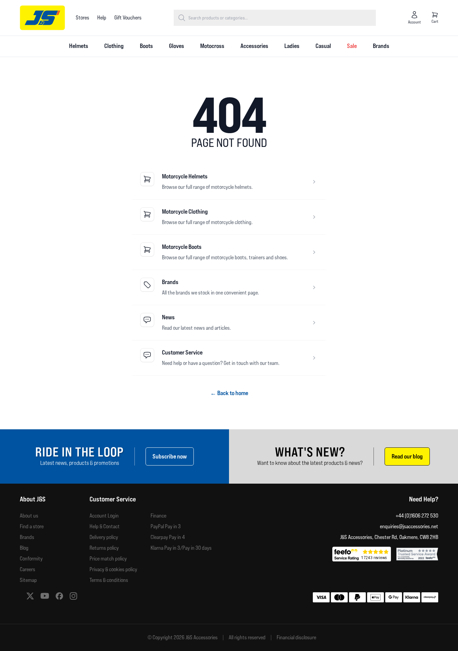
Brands (381, 45)
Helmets (78, 45)
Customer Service (182, 352)
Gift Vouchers (127, 17)
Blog (24, 548)
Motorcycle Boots (182, 246)
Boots (146, 45)
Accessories (254, 45)
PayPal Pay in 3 (166, 526)
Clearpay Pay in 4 (168, 537)
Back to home (229, 392)
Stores (82, 17)
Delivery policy (104, 537)
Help (101, 17)
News (168, 317)
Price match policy (108, 558)
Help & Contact (105, 526)
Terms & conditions (109, 580)
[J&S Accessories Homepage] (42, 17)
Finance (158, 515)
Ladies (291, 45)
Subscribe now (170, 456)
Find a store (32, 526)
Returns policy (104, 548)
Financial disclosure (296, 637)
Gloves (176, 45)
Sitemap (28, 580)
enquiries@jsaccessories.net (409, 526)
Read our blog (407, 456)
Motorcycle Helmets (185, 176)
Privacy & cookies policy (113, 569)
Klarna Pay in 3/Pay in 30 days (181, 548)
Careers (27, 569)
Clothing (114, 45)
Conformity (31, 558)
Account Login (104, 515)
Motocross (212, 45)
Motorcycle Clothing (185, 211)
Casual (323, 45)
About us (29, 515)
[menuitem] (78, 46)
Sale (352, 45)
